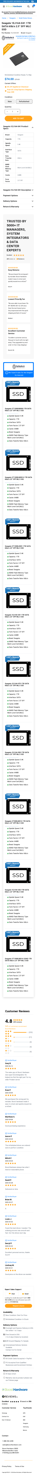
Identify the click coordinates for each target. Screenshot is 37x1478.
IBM (24, 1420)
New (10, 101)
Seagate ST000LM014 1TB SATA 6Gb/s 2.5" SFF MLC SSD (17, 822)
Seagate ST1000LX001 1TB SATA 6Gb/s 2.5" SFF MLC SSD (18, 547)
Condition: (9, 97)
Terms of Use (19, 1466)
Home (4, 18)
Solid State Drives (25, 18)
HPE (24, 1413)
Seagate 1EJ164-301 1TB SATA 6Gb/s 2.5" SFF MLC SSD (17, 616)
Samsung (26, 1427)
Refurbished (24, 101)
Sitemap (4, 1413)
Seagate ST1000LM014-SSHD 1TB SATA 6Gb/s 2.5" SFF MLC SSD (18, 960)
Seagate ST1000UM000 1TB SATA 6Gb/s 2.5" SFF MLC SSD (18, 410)
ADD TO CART (18, 118)
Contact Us (5, 1416)
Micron (25, 1430)
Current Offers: (10, 83)
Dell (24, 1416)
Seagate (12, 18)
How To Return (6, 1420)
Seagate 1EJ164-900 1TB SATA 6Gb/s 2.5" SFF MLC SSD (17, 753)
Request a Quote (18, 1306)
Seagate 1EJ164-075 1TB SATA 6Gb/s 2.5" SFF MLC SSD (17, 684)
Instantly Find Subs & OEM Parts (25, 36)
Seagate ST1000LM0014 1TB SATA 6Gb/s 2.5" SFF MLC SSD (18, 478)
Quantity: (8, 107)
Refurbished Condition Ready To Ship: (18, 75)
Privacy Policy (6, 1466)
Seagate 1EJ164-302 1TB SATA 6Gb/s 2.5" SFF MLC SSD (17, 891)
